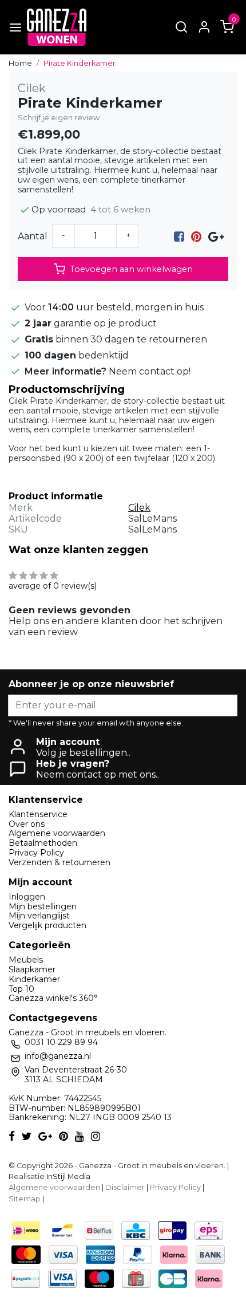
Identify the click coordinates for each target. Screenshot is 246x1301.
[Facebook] (179, 236)
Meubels (26, 960)
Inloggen (27, 897)
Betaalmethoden (43, 843)
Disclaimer (125, 1187)
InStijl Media (67, 1176)
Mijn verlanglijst (39, 915)
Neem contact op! (150, 371)
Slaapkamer (32, 969)
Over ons (27, 824)
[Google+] (216, 236)
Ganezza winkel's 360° (53, 998)
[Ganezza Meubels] (56, 27)
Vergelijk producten (47, 925)
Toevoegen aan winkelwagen (131, 269)
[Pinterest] (196, 236)
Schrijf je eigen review (59, 117)
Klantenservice (38, 814)
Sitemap (25, 1198)
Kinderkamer (34, 979)
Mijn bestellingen (43, 906)
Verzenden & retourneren (59, 862)
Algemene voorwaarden (57, 833)
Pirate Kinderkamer (79, 63)
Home (20, 63)
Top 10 (21, 989)
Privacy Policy (36, 852)
